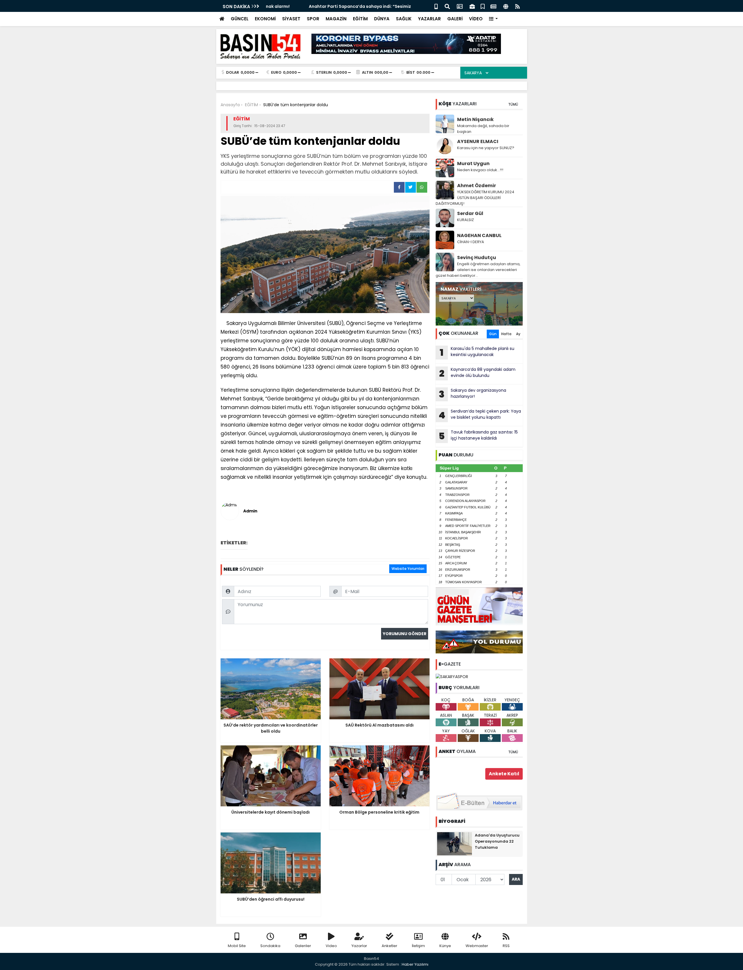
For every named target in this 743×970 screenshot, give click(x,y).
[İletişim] (460, 5)
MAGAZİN (336, 19)
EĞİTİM (360, 19)
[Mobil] (436, 5)
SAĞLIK (404, 19)
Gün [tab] (493, 333)
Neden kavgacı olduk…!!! (480, 170)
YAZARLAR (429, 19)
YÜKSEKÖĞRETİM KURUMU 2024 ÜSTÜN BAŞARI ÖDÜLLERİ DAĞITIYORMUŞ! (475, 197)
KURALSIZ (465, 220)
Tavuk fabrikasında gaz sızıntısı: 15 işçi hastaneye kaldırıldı (478, 435)
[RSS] (517, 5)
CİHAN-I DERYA (470, 242)
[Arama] (447, 5)
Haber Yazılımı (415, 964)
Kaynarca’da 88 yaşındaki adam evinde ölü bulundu (477, 373)
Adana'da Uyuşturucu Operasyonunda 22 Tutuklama (497, 841)
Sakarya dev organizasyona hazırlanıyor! (472, 394)
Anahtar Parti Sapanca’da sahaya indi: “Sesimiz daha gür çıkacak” (337, 6)
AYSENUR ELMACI (477, 141)
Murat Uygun (473, 163)
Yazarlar (359, 946)
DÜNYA (381, 19)
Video (331, 946)
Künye (445, 946)
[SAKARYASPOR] (452, 676)
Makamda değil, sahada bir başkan (483, 128)
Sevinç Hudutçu (476, 257)
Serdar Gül (470, 213)
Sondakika (270, 946)
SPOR (313, 19)
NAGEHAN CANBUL (479, 235)
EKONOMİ (265, 19)
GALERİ (455, 19)
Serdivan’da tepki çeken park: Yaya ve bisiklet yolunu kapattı (480, 415)
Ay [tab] (518, 333)
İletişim (418, 946)
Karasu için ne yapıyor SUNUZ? (485, 148)
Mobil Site (237, 946)
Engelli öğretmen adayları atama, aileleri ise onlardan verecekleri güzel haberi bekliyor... (478, 269)
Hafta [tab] (506, 333)
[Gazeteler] (493, 5)
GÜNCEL (239, 19)
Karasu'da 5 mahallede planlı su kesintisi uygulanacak (477, 352)
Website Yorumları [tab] (408, 568)
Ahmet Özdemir (476, 185)
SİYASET (291, 19)
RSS (506, 946)
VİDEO (476, 19)
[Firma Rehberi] (472, 5)
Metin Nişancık (475, 119)
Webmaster (477, 946)
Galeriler (303, 946)
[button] (493, 19)
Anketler (389, 946)
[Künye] (505, 5)
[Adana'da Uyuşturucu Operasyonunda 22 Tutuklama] (454, 843)
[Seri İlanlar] (483, 5)
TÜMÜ (513, 104)
